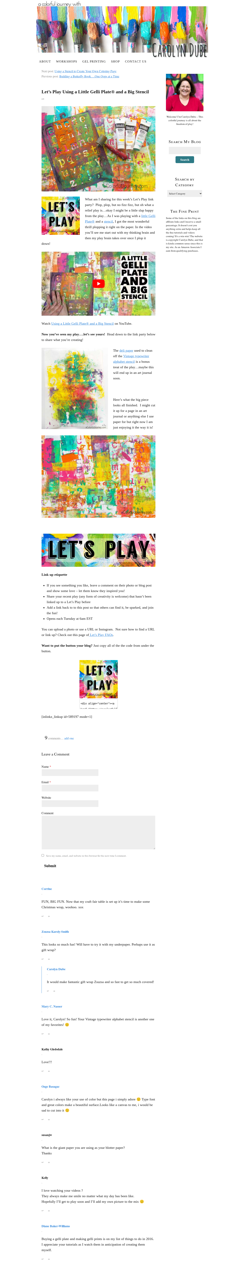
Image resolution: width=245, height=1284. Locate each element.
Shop (115, 61)
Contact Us (135, 61)
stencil (108, 221)
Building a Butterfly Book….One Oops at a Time (89, 76)
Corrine (47, 888)
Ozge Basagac (51, 1086)
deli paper (126, 350)
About (45, 61)
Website (46, 797)
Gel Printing (94, 61)
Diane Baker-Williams (56, 1226)
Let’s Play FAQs (101, 635)
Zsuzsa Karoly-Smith (55, 931)
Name (46, 766)
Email (46, 782)
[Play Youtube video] (98, 284)
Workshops (66, 61)
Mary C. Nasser (52, 1006)
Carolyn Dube (56, 969)
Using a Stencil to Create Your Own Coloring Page (85, 71)
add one (69, 738)
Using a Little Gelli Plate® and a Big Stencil (82, 323)
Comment (47, 813)
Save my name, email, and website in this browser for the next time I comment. (86, 855)
